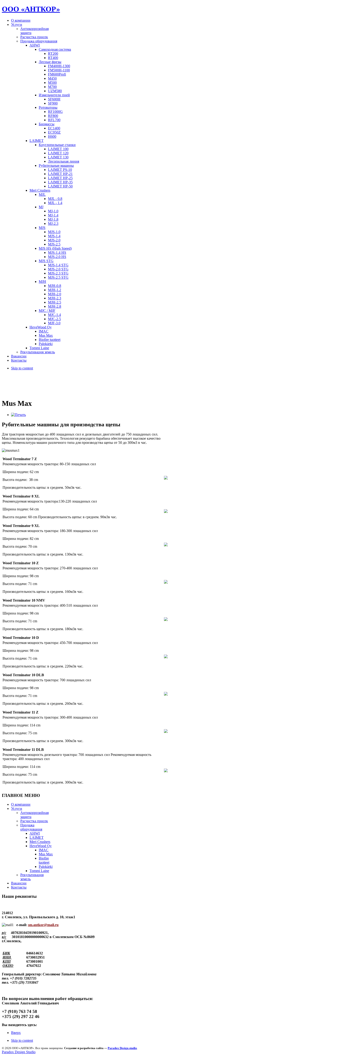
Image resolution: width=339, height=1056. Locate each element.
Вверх (16, 1033)
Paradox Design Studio (19, 1052)
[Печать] (18, 415)
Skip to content (22, 368)
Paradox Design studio (122, 1048)
